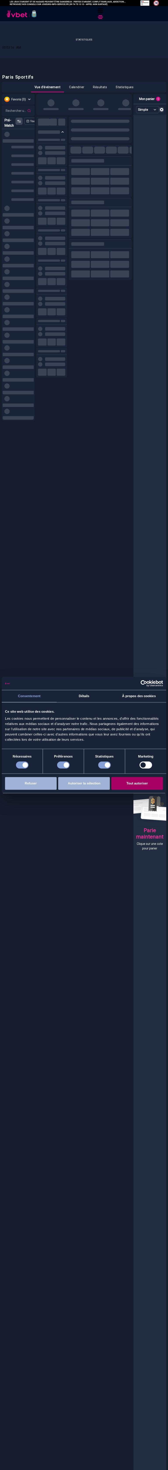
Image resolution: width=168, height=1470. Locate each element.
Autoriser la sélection (84, 783)
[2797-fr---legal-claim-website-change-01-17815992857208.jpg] (84, 3)
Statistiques (84, 40)
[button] (100, 10)
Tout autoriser (137, 783)
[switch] (63, 765)
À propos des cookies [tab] (139, 696)
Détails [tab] (84, 696)
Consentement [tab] (29, 696)
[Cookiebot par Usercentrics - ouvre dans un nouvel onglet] (144, 683)
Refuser (31, 783)
